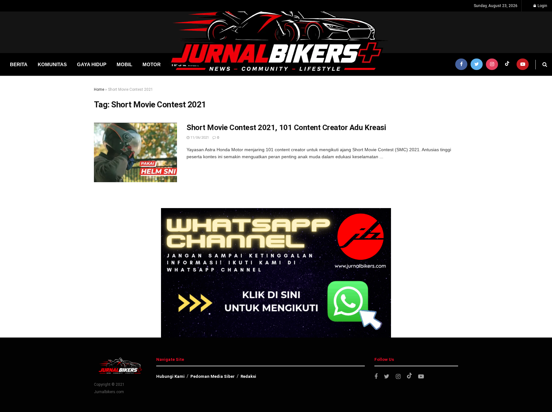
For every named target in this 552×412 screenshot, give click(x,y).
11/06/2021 (199, 138)
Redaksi (248, 376)
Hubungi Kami (170, 376)
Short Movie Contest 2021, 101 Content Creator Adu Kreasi (286, 127)
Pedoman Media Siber (212, 376)
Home (99, 89)
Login (542, 6)
